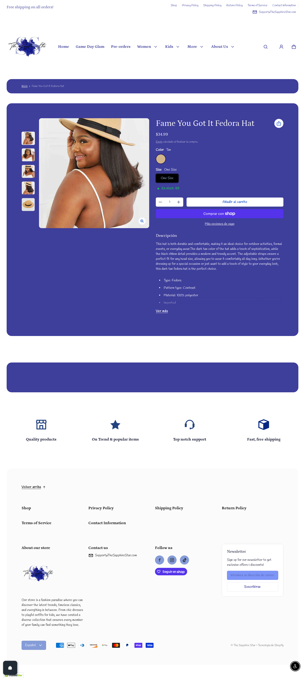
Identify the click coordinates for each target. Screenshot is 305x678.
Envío (159, 142)
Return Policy (234, 5)
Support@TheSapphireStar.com (277, 12)
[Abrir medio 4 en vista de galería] (28, 171)
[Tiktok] (184, 560)
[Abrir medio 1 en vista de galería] (28, 138)
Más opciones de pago (219, 224)
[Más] (178, 202)
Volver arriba (31, 487)
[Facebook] (159, 560)
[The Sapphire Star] (27, 46)
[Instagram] (172, 560)
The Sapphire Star (244, 645)
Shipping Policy (212, 5)
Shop (174, 5)
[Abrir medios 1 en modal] (94, 173)
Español (30, 645)
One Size (167, 178)
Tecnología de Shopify (270, 645)
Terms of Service (257, 5)
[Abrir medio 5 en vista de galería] (28, 188)
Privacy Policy (190, 5)
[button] (265, 46)
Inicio (25, 86)
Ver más (162, 311)
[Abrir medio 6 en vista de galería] (28, 204)
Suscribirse (252, 587)
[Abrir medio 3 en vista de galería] (28, 154)
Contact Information (284, 5)
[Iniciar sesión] (281, 46)
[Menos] (160, 202)
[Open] (10, 668)
